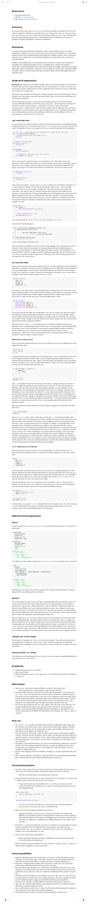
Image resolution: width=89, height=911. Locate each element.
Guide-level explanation (24, 80)
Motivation (17, 47)
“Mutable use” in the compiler (24, 636)
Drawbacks (18, 666)
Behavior (15, 598)
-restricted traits (20, 120)
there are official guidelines (53, 126)
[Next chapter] (83, 900)
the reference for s (35, 526)
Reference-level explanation (26, 515)
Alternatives (18, 684)
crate (29, 324)
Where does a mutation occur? (22, 339)
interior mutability (24, 417)
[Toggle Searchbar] (10, 2)
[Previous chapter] (6, 900)
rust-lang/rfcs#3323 (27, 17)
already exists (37, 640)
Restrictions (18, 11)
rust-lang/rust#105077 (30, 19)
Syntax (14, 522)
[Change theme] (7, 2)
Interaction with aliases (24, 652)
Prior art (16, 720)
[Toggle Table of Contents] (2, 2)
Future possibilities (22, 853)
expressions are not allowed (24, 447)
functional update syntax (64, 477)
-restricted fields (20, 262)
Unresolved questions (23, 765)
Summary (17, 27)
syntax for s (47, 561)
